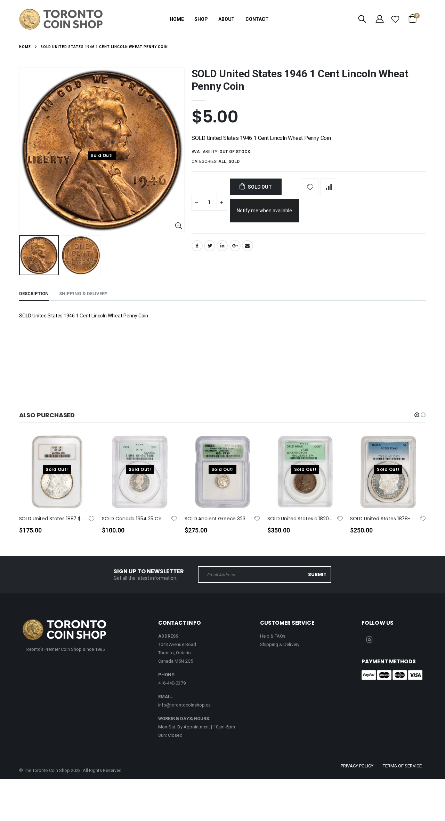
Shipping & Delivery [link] (279, 644)
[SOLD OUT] (83, 450)
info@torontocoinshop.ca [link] (184, 705)
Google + (235, 245)
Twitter (209, 245)
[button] (417, 415)
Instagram (369, 640)
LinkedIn (222, 245)
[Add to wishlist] (310, 187)
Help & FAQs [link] (273, 636)
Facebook (197, 245)
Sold (234, 161)
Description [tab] (34, 293)
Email (247, 245)
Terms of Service (402, 765)
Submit (317, 574)
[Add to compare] (329, 187)
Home (25, 47)
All (222, 161)
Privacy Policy (357, 765)
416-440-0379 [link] (172, 683)
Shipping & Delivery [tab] (83, 293)
